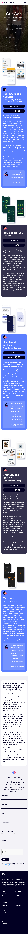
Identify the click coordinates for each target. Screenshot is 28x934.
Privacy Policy (8, 865)
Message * (4, 840)
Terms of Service (19, 865)
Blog (3, 908)
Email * (3, 813)
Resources (4, 912)
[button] (24, 2)
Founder (17, 895)
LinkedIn (4, 919)
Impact (3, 900)
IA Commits (5, 902)
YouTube (4, 921)
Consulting (4, 898)
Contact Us (18, 908)
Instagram (4, 923)
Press (3, 910)
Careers (17, 898)
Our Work (4, 895)
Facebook (4, 926)
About (16, 893)
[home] (8, 2)
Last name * (4, 804)
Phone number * (5, 822)
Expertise (4, 893)
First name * (4, 795)
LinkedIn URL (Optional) (7, 831)
